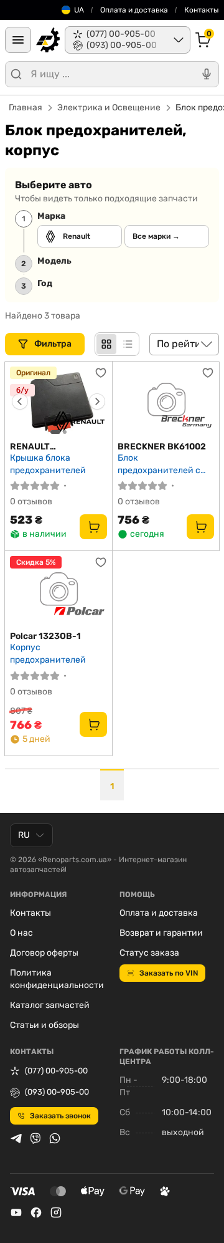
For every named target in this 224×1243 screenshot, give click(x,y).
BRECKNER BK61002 (162, 446)
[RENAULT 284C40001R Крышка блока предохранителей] (58, 401)
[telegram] (16, 1138)
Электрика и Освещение (109, 107)
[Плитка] (106, 344)
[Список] (128, 344)
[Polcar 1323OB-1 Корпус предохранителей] (58, 591)
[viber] (35, 1138)
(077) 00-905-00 (56, 1070)
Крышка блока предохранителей (48, 464)
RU (24, 835)
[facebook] (36, 1212)
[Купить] (93, 526)
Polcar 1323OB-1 (45, 636)
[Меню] (18, 40)
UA (79, 10)
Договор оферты (44, 953)
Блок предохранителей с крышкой (159, 464)
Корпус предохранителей (48, 653)
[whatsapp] (55, 1138)
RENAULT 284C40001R (38, 447)
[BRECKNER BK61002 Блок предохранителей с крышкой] (166, 401)
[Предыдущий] (19, 401)
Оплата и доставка (134, 10)
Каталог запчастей (50, 1005)
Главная (25, 107)
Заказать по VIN (168, 973)
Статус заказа (149, 953)
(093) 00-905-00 (57, 1092)
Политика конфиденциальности (57, 979)
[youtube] (16, 1212)
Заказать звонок (60, 1115)
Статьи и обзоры (44, 1025)
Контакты (201, 10)
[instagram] (56, 1212)
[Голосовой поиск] (206, 74)
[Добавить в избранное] (101, 373)
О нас (21, 933)
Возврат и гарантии (161, 933)
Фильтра (53, 343)
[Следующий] (97, 401)
